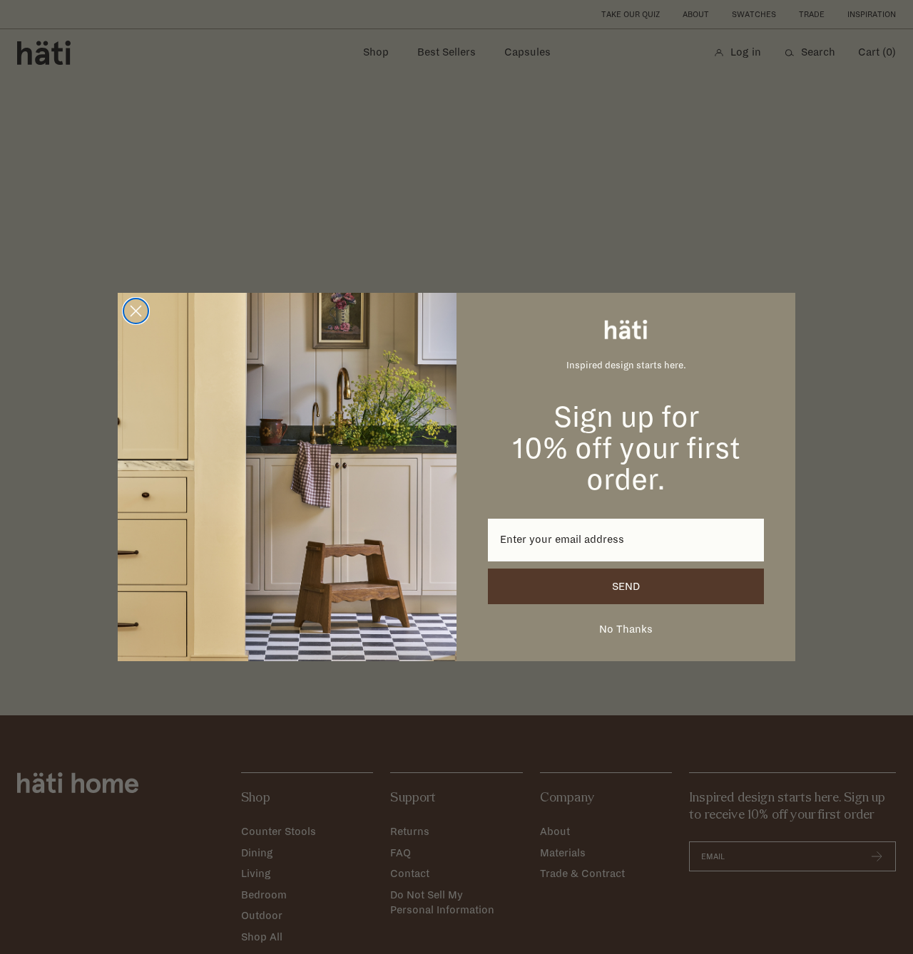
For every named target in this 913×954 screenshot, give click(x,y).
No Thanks (626, 629)
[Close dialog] (135, 311)
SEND (626, 586)
